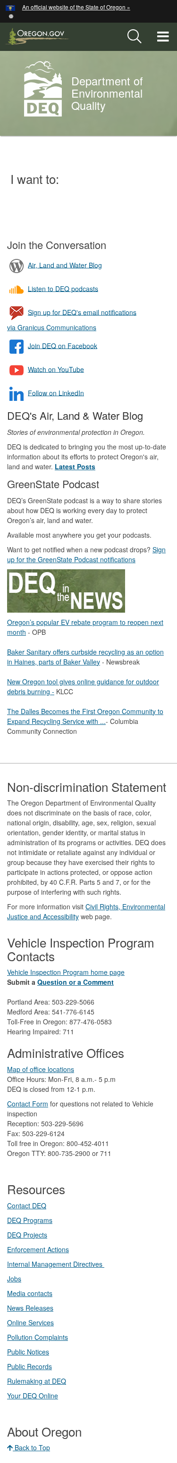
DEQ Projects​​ (27, 1234)
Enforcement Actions (38, 1249)
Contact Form (27, 1103)
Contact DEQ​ (26, 1205)
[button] (11, 15)
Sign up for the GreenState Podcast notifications (86, 554)
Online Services (30, 1322)
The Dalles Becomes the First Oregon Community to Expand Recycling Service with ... (85, 716)
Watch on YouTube (56, 369)
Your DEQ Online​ (32, 1395)
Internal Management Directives (55, 1264)
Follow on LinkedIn (56, 392)
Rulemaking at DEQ (36, 1381)
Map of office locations (40, 1069)
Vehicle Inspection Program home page (66, 972)
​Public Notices (28, 1351)
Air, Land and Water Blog (65, 264)
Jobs (14, 1278)
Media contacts (29, 1293)
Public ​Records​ (29, 1366)
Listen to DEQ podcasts (63, 288)
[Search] (134, 37)
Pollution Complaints (37, 1337)
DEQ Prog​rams (29, 1220)
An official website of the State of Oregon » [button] (76, 7)
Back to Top (31, 1447)
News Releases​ (30, 1308)
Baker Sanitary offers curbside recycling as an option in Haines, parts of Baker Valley (85, 656)
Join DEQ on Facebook (62, 345)
